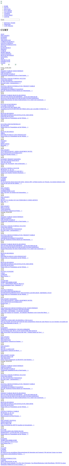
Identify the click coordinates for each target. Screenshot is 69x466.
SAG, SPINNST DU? (7, 414)
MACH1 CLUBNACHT (7, 349)
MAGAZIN (7, 9)
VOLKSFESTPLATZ (7, 87)
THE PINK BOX (5, 358)
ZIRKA (3, 133)
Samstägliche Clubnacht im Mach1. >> (11, 350)
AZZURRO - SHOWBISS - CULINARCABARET (15, 311)
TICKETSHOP (8, 15)
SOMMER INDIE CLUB (8, 191)
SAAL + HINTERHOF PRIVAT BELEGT (12, 283)
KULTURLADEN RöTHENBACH (10, 124)
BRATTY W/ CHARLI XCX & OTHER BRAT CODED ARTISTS (19, 200)
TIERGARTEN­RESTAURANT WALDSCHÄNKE (15, 309)
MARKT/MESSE (5, 52)
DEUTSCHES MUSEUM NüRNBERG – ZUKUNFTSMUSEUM (19, 96)
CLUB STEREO (5, 189)
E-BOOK (6, 16)
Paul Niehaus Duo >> (7, 443)
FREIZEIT (4, 49)
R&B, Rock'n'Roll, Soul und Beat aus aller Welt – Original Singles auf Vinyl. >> (22, 332)
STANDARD (4, 280)
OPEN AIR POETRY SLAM (9, 461)
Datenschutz (7, 24)
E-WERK (3, 179)
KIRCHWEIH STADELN (8, 74)
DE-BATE (3, 451)
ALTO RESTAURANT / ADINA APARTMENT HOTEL (16, 151)
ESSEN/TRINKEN (6, 54)
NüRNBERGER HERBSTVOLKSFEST (12, 89)
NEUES (6, 7)
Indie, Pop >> (4, 201)
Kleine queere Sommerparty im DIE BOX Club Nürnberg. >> (17, 359)
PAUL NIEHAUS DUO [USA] (9, 441)
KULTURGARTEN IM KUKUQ (10, 160)
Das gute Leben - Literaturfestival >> (11, 83)
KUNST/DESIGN (6, 47)
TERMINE (7, 13)
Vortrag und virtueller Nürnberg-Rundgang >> (13, 172)
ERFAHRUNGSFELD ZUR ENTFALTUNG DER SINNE (17, 115)
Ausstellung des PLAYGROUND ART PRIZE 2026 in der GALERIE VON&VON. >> (25, 109)
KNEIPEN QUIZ (5, 61)
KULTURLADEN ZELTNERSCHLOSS (12, 431)
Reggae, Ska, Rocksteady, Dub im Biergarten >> (14, 163)
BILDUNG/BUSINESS (7, 55)
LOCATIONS (8, 12)
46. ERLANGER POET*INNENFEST (11, 81)
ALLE (2, 34)
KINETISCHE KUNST (7, 116)
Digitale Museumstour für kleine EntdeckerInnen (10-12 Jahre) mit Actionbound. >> (23, 99)
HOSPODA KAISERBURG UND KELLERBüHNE (15, 329)
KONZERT (4, 37)
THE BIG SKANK (6, 162)
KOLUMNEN (8, 10)
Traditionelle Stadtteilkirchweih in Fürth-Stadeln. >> (15, 75)
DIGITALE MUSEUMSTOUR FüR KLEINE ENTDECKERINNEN (20, 98)
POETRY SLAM (5, 60)
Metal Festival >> (5, 276)
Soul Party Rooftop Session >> (9, 154)
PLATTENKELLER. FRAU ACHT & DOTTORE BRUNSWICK (19, 330)
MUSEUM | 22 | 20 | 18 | (7, 169)
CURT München (8, 26)
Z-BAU (3, 142)
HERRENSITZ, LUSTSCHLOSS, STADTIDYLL (14, 432)
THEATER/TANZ (6, 40)
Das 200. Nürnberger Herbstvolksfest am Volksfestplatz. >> (17, 90)
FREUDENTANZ (6, 340)
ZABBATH (4, 274)
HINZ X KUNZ (5, 207)
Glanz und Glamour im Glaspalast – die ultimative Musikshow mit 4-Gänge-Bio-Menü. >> (25, 312)
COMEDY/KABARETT (7, 41)
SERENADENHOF (6, 422)
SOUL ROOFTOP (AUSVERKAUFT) (11, 153)
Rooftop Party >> (5, 303)
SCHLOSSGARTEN (6, 80)
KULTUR (3, 46)
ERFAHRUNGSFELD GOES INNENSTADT (13, 134)
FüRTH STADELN (6, 72)
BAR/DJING (4, 57)
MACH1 (3, 347)
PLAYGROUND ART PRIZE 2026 (10, 107)
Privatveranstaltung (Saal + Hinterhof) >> (12, 285)
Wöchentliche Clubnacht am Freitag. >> (11, 210)
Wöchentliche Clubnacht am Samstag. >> (12, 341)
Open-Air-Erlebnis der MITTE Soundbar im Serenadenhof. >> (17, 425)
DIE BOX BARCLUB (7, 356)
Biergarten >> (4, 145)
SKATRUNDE (5, 125)
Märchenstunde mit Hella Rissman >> (11, 416)
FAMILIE (3, 51)
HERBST (3, 180)
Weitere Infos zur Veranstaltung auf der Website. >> (14, 118)
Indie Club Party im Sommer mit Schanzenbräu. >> (14, 192)
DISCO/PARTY (5, 35)
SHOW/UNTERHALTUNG (8, 44)
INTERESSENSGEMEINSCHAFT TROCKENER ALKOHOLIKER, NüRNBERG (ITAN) (26, 292)
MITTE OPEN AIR (6, 423)
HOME (6, 6)
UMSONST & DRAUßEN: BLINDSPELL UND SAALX (17, 320)
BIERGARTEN (5, 144)
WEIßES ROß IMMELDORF (9, 282)
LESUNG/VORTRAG (7, 43)
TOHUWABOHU (6, 209)
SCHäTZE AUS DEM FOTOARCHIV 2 (12, 171)
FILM (2, 58)
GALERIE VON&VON (7, 106)
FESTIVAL (4, 38)
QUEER (3, 63)
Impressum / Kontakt (9, 22)
